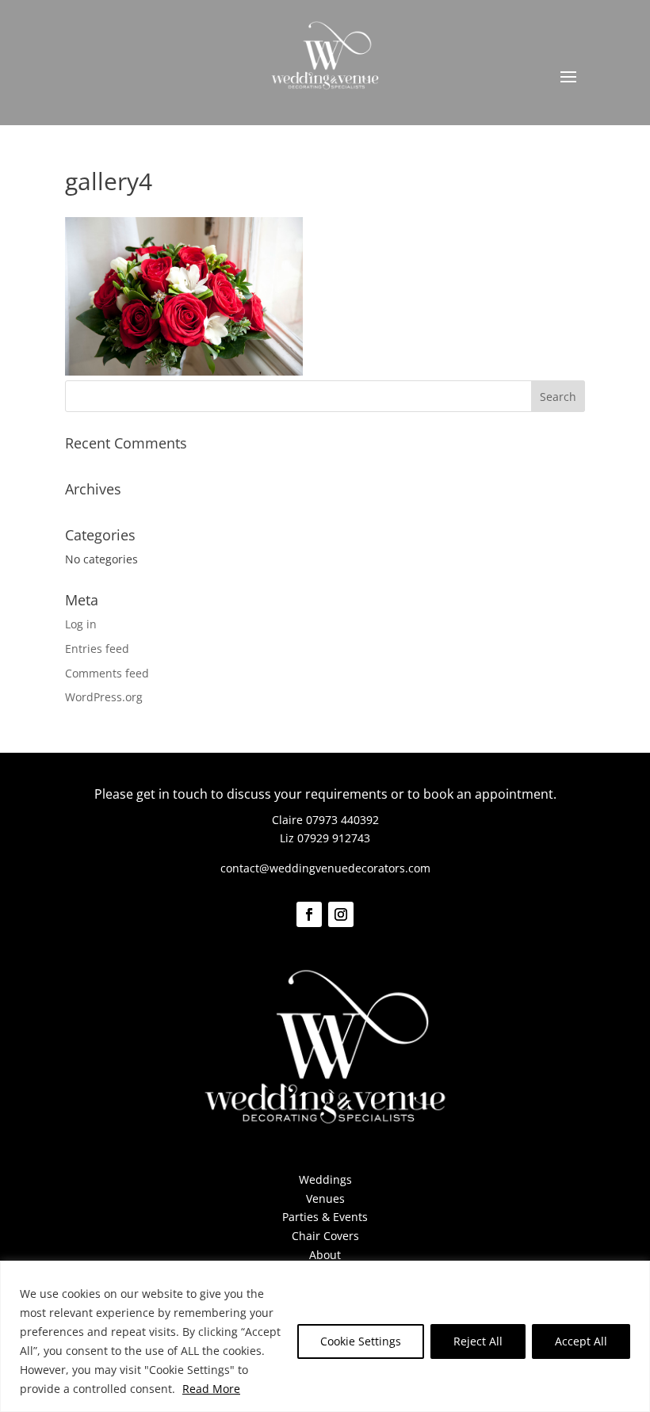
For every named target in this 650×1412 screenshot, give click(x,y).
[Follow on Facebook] (309, 914)
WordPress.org (104, 696)
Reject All (478, 1341)
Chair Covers (325, 1235)
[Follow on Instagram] (341, 914)
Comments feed (107, 673)
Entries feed (97, 648)
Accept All (581, 1341)
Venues (325, 1198)
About (325, 1254)
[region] (325, 1336)
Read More (211, 1388)
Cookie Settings (360, 1341)
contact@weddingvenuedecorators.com (325, 868)
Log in (81, 624)
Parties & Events (325, 1216)
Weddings (325, 1179)
